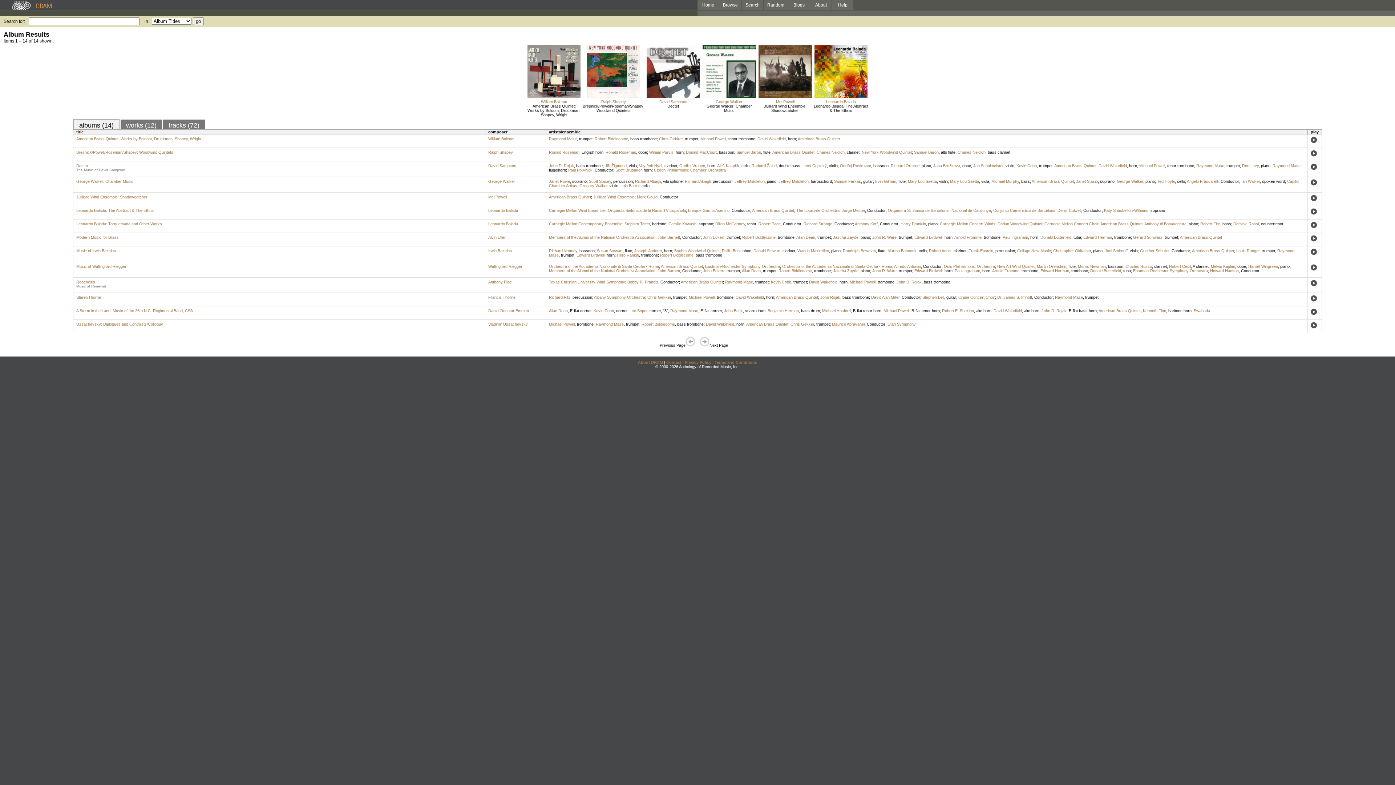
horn (792, 139)
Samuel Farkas (847, 181)
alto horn (983, 311)
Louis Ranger (1247, 251)
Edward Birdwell (928, 237)
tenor (751, 224)
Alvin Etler (497, 237)
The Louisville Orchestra (818, 210)
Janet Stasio (1087, 181)
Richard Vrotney (563, 251)
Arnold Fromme (968, 237)
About (821, 5)
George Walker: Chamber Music (729, 108)
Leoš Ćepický (814, 166)
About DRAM (650, 362)
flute (767, 152)
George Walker (729, 102)
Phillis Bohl (731, 251)
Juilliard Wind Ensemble (614, 197)
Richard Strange (818, 224)
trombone (786, 237)
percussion (623, 181)
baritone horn (1180, 311)
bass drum (810, 311)
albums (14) (96, 125)
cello (745, 166)
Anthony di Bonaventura (1165, 224)
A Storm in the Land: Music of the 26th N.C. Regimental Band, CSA (134, 311)
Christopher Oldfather (1072, 251)
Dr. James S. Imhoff (1014, 297)
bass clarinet (999, 152)
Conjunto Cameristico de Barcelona (1024, 210)
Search (752, 5)
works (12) (141, 125)
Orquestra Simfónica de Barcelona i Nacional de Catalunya (939, 210)
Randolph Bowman (859, 251)
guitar (868, 181)
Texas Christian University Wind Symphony (587, 282)
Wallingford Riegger (505, 266)
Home (708, 5)
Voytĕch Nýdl (650, 166)
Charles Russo (1138, 266)
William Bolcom (554, 102)
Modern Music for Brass (97, 237)
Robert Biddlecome (611, 139)
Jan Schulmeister (988, 166)
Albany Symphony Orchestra (619, 297)
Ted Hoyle (1166, 181)
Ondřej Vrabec (692, 166)
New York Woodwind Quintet (887, 152)
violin (833, 166)
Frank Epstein (981, 251)
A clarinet (1201, 266)
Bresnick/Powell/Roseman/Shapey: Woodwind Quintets (613, 108)
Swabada (1202, 311)
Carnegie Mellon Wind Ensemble (577, 210)
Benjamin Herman (783, 311)
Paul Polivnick (580, 170)
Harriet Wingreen (1263, 266)
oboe (642, 152)
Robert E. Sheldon (958, 311)
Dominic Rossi (1246, 224)
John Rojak (830, 297)
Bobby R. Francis (642, 282)
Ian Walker (1250, 181)
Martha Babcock (902, 251)
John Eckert (713, 237)
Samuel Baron (748, 152)
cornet (621, 311)
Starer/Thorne (88, 297)
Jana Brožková (946, 166)
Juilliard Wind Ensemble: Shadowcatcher (785, 108)
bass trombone (643, 139)
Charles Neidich (831, 152)
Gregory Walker (593, 186)
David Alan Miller (885, 297)
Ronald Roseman (564, 152)
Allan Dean (805, 237)
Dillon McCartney (730, 224)
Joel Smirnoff (1116, 251)
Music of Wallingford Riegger (101, 266)
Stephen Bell (933, 297)
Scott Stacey (600, 181)
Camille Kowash (682, 224)
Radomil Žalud (764, 166)
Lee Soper (638, 311)
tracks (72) (184, 125)
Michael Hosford (836, 311)
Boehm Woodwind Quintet (697, 251)
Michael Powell (713, 139)
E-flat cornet (580, 311)
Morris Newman (1092, 266)
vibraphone (673, 181)
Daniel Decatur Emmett (508, 311)
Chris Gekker (671, 139)
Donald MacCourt (701, 152)
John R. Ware (884, 237)
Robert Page (770, 224)
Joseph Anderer (648, 251)
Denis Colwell (1069, 210)
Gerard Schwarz (1147, 237)
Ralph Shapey (613, 102)
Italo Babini (629, 186)
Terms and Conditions (736, 362)
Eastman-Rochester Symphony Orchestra (742, 266)
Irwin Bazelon (500, 251)
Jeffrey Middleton (750, 181)
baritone (659, 224)
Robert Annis (940, 251)
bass (1025, 181)
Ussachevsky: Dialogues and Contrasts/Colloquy (119, 324)
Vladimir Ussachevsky (508, 324)
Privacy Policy (698, 362)
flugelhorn (557, 170)
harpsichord (821, 181)
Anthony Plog (500, 282)
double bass (789, 166)
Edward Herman (1097, 237)
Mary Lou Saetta (922, 181)
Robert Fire (1210, 224)
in (146, 21)
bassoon (726, 152)
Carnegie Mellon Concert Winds (967, 224)
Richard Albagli (648, 181)
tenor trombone (741, 139)
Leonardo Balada (841, 102)
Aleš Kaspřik (728, 166)
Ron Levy (1250, 166)
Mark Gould (647, 197)
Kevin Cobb (1026, 166)
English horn (592, 152)
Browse (730, 5)
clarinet (853, 152)
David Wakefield (771, 139)
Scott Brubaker (628, 170)
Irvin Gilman (885, 181)
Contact (674, 362)
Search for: (14, 21)
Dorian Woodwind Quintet (1020, 224)
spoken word (1273, 181)
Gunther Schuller (1154, 251)
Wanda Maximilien (813, 251)
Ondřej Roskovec (855, 166)
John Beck (733, 311)
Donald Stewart (766, 251)
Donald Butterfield (1055, 237)
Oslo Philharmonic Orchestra (969, 266)
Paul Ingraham (1015, 237)
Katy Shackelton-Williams (1126, 210)
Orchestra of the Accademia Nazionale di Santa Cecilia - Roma (604, 266)
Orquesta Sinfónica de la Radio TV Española (647, 210)
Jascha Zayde (845, 237)
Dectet (673, 106)
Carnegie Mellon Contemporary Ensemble (585, 224)
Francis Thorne (501, 297)
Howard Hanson (1224, 271)
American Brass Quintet (819, 139)
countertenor (1272, 224)
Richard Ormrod (905, 166)
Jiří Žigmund (616, 166)
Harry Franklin (913, 224)
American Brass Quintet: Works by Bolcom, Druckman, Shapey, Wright (554, 110)
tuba (1077, 237)
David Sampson (673, 102)
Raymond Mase (563, 139)
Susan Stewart (610, 251)
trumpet (586, 139)
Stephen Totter (637, 224)
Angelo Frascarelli (1202, 181)
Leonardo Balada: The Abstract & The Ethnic (841, 108)
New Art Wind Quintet (1016, 266)
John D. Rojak (561, 166)
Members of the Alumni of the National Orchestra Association (602, 237)
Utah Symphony (901, 324)
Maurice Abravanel (848, 324)
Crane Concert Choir (976, 297)
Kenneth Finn (1154, 311)
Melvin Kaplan (1223, 266)
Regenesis (85, 282)
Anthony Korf (866, 224)
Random (775, 5)
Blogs (799, 5)
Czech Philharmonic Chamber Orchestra (690, 170)
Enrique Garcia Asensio (708, 210)
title (80, 132)
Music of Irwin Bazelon (96, 251)
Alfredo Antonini (907, 266)
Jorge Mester (853, 210)
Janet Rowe (559, 181)
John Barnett (669, 237)
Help (843, 5)
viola (633, 166)
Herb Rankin (628, 255)
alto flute (948, 152)
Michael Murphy (1005, 181)
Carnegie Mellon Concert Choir (1071, 224)
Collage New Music (1034, 251)
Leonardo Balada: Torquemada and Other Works (119, 224)
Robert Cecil (1180, 266)
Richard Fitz (559, 297)
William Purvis (661, 152)
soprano (579, 181)
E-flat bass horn (1083, 311)
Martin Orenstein (1051, 266)
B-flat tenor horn (867, 311)
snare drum (755, 311)
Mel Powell (785, 102)
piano (926, 166)
